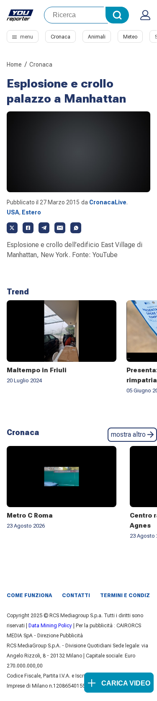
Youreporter (20, 15)
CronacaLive (107, 202)
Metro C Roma (30, 515)
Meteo (130, 37)
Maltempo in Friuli (37, 370)
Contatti (76, 595)
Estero (31, 212)
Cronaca (60, 37)
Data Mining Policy (50, 626)
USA (13, 212)
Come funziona (29, 595)
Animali (97, 37)
